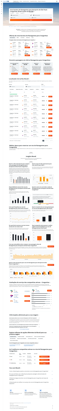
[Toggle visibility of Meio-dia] (15, 277)
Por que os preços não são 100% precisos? (17, 408)
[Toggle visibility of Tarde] (19, 277)
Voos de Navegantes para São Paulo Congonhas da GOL (15, 345)
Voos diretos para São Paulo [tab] (32, 338)
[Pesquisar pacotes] (1, 9)
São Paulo (15, 26)
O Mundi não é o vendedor (14, 405)
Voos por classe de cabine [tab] (14, 340)
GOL (14, 299)
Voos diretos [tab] (22, 37)
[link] (14, 74)
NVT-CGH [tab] (31, 152)
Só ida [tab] (32, 37)
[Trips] (1, 13)
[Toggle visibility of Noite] (22, 277)
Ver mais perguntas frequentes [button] (24, 329)
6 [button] (50, 140)
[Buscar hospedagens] (1, 6)
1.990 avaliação (16, 297)
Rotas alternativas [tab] (12, 338)
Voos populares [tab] (40, 338)
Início (9, 26)
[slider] (53, 86)
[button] (1, 1)
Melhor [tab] (18, 37)
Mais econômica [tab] (12, 37)
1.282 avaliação (16, 302)
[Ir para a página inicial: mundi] (6, 1)
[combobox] (12, 13)
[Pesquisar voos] (1, 4)
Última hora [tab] (28, 37)
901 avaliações (16, 292)
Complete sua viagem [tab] (21, 336)
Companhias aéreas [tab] (13, 336)
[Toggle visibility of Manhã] (12, 277)
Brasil (12, 26)
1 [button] (43, 140)
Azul (36, 289)
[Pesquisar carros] (1, 7)
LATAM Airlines (16, 294)
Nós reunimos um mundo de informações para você (18, 406)
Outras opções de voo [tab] (29, 336)
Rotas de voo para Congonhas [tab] (21, 338)
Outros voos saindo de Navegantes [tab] (39, 336)
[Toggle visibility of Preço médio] (46, 183)
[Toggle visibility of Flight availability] (40, 183)
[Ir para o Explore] (1, 11)
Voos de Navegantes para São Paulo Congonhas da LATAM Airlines (29, 345)
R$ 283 (31, 11)
